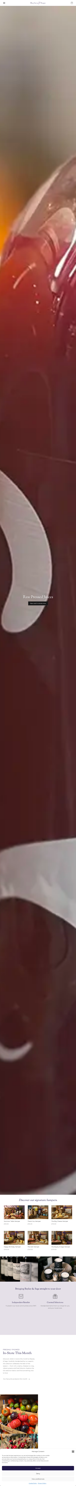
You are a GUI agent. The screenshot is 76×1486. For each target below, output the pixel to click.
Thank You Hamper (34, 1221)
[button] (73, 1451)
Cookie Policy (33, 1483)
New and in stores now (38, 603)
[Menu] (4, 3)
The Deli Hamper (33, 1247)
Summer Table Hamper (12, 1221)
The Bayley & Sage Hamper (60, 1247)
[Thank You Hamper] (38, 1212)
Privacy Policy (42, 1483)
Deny (38, 1473)
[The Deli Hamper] (38, 1238)
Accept (38, 1468)
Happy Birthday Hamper (12, 1247)
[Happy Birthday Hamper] (14, 1238)
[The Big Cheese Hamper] (61, 1212)
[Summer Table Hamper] (14, 1212)
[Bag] (72, 3)
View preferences (38, 1479)
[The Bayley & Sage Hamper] (61, 1238)
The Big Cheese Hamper (59, 1221)
